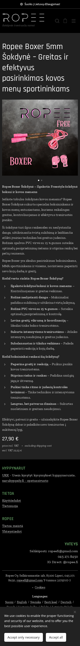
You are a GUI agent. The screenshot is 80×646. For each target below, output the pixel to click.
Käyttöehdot (11, 500)
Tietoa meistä (12, 526)
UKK (5, 475)
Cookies (40, 587)
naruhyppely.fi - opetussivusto (25, 481)
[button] (56, 20)
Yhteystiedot (12, 531)
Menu (73, 20)
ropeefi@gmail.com (30, 580)
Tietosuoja (10, 506)
